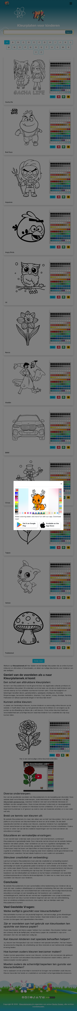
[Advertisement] (38, 401)
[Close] (61, 484)
